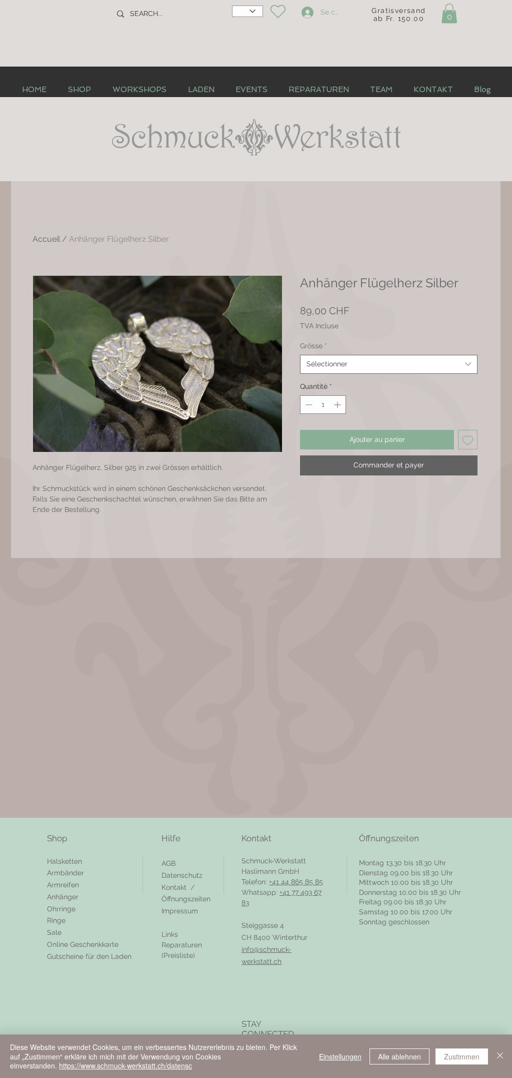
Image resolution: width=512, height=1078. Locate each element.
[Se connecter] (306, 13)
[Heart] (278, 11)
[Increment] (338, 404)
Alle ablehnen (399, 1056)
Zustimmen (462, 1056)
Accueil (46, 239)
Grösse (313, 346)
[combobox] (389, 364)
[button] (449, 13)
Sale (54, 932)
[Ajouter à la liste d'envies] (468, 439)
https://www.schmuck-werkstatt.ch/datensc (125, 1065)
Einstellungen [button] (340, 1056)
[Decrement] (308, 404)
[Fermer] (500, 1056)
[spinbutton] (323, 404)
